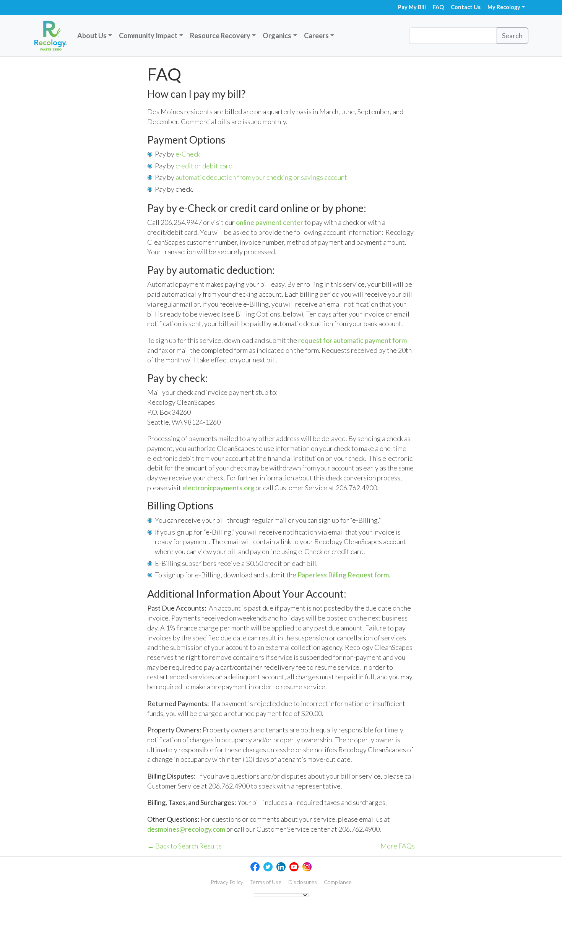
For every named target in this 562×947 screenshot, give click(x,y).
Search (512, 35)
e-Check (187, 154)
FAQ (438, 7)
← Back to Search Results (184, 846)
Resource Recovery (220, 35)
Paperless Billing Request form (343, 574)
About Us (92, 35)
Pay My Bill (412, 7)
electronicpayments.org (218, 487)
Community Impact (148, 35)
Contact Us (466, 7)
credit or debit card (203, 166)
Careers (316, 35)
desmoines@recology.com (186, 829)
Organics (277, 35)
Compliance (338, 882)
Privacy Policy (227, 882)
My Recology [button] (503, 7)
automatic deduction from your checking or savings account (261, 177)
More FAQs (397, 846)
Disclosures (302, 882)
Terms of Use (265, 882)
